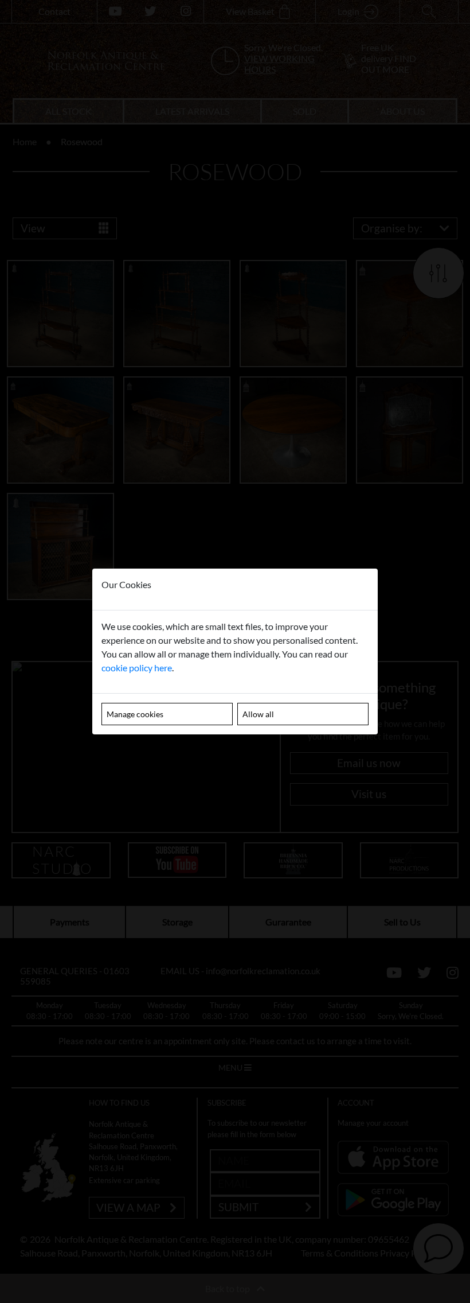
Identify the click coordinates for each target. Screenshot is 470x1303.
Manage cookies (135, 714)
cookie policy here (136, 667)
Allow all (258, 714)
